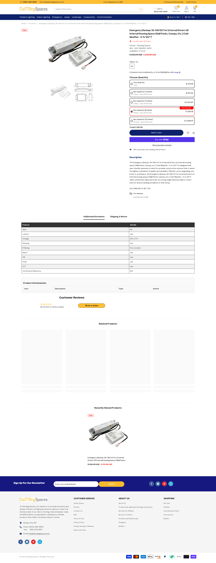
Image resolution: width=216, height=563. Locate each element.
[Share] (193, 133)
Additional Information (94, 216)
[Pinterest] (164, 483)
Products (32, 23)
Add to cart (156, 132)
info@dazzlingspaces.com (39, 533)
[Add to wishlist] (188, 133)
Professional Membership (173, 2)
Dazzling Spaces (143, 45)
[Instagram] (158, 483)
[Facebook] (151, 483)
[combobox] (95, 9)
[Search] (98, 9)
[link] (41, 387)
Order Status (191, 2)
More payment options (162, 145)
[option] (72, 54)
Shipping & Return (118, 216)
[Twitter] (170, 483)
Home (23, 23)
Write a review (91, 305)
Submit (111, 484)
